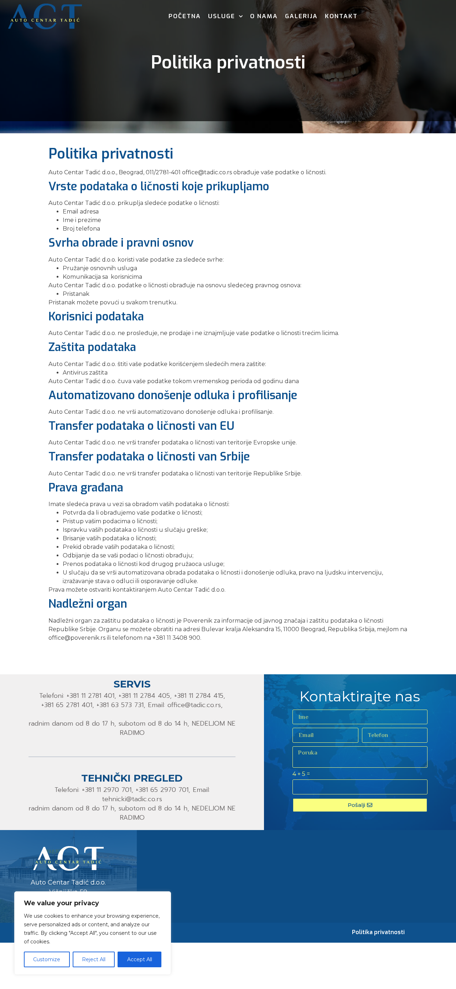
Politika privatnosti (378, 932)
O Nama (264, 16)
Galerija (301, 16)
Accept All (139, 959)
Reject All (93, 959)
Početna (185, 16)
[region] (92, 933)
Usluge (221, 16)
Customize (46, 959)
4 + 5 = (301, 774)
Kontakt (341, 16)
